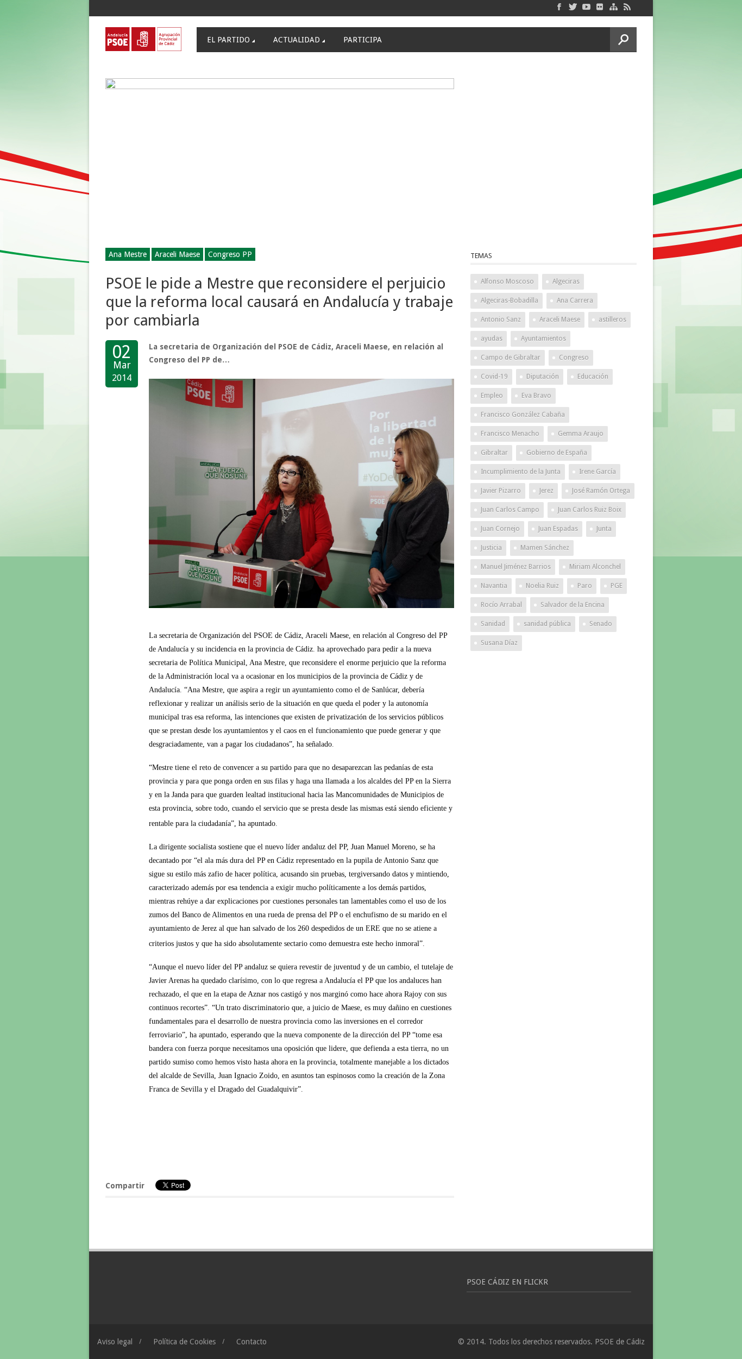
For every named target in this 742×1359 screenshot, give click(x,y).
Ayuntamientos (543, 338)
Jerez (546, 490)
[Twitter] (573, 6)
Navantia (494, 586)
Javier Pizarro (501, 490)
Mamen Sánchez (544, 548)
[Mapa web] (613, 6)
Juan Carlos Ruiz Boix (589, 509)
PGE (616, 586)
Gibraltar (494, 452)
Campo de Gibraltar (510, 357)
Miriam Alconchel (595, 567)
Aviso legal (115, 1341)
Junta (604, 529)
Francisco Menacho (510, 433)
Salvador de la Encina (572, 605)
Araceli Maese (177, 254)
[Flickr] (600, 6)
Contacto (251, 1341)
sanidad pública (547, 624)
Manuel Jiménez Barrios (516, 567)
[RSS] (627, 6)
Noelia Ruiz (542, 586)
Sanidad (493, 624)
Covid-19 (494, 376)
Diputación (542, 376)
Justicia (491, 548)
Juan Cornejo (500, 529)
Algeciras (566, 281)
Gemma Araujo (580, 433)
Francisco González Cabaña (523, 414)
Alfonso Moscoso (507, 281)
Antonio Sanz (501, 319)
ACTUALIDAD (296, 39)
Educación (592, 376)
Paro (584, 586)
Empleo (492, 395)
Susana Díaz (499, 643)
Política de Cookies (184, 1341)
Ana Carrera (575, 300)
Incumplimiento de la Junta (521, 471)
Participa (362, 39)
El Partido (228, 39)
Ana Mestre (128, 254)
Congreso (574, 357)
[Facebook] (559, 6)
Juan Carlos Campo (510, 509)
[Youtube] (586, 6)
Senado (600, 624)
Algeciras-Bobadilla (509, 300)
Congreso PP (230, 254)
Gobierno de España (556, 452)
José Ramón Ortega (601, 490)
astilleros (612, 319)
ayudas (491, 338)
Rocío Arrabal (501, 605)
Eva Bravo (536, 395)
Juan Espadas (558, 529)
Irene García (597, 471)
